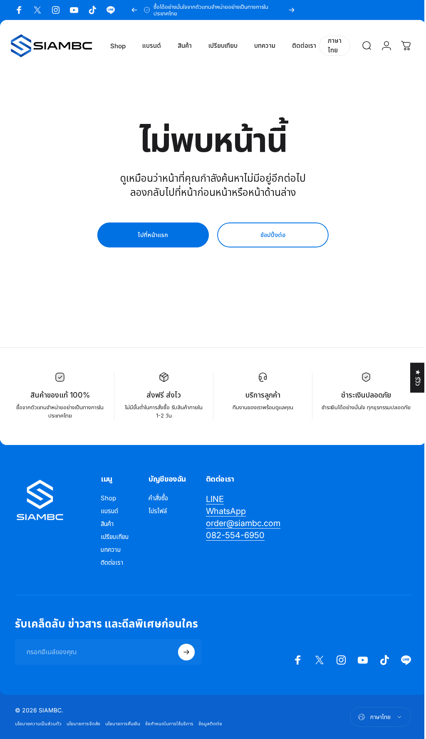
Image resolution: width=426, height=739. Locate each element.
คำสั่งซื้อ (158, 498)
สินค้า (107, 524)
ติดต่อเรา (112, 562)
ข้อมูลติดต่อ (210, 724)
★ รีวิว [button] (412, 377)
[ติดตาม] (186, 652)
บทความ (111, 550)
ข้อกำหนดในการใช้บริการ (169, 724)
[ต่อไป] (291, 10)
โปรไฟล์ (158, 511)
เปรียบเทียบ (115, 537)
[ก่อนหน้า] (134, 10)
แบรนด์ (109, 511)
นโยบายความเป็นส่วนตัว (38, 724)
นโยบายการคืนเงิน (122, 724)
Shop (108, 498)
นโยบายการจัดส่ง (83, 724)
